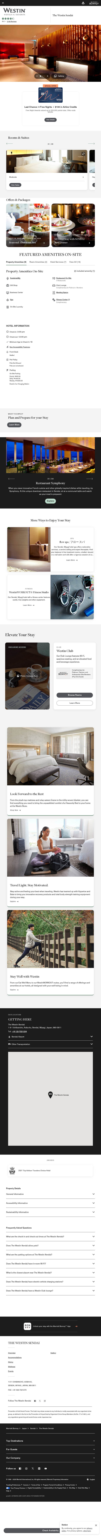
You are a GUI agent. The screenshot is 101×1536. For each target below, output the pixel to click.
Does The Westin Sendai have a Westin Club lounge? (29, 1291)
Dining (10, 1362)
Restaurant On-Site (63, 278)
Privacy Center (70, 1485)
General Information (15, 1194)
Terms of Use (35, 1485)
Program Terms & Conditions (52, 1485)
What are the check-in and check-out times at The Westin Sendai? (35, 1236)
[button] (83, 3)
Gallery (53, 1353)
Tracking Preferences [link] (13, 1485)
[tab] (16, 262)
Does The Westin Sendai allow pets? (22, 1245)
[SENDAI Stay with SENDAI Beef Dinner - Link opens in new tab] (73, 225)
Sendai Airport (18, 1037)
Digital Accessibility (34, 1488)
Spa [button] (11, 300)
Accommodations (15, 1357)
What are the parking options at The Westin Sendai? (29, 1254)
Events (10, 1371)
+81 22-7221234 (19, 1031)
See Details (51, 119)
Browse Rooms (75, 695)
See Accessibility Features (20, 347)
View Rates (15, 185)
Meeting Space (62, 292)
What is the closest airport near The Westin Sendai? (29, 1272)
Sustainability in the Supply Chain (54, 1488)
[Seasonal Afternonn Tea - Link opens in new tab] (28, 225)
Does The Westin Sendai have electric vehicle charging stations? (34, 1282)
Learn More (14, 425)
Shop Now (14, 810)
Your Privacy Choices (17, 1488)
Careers (26, 1485)
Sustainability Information (17, 1212)
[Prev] (9, 143)
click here (87, 1531)
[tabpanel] (50, 473)
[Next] (91, 143)
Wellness (11, 1367)
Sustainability (15, 278)
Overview (11, 1353)
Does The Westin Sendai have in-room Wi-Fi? (26, 1263)
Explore (50, 501)
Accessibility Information (17, 1203)
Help (7, 1491)
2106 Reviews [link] (12, 21)
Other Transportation (21, 1044)
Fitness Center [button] (62, 300)
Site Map (72, 1488)
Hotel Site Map (83, 1488)
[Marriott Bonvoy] (93, 3)
